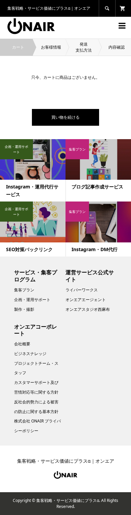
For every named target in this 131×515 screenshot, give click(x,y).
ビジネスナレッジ (30, 353)
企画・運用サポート (32, 299)
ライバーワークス (82, 290)
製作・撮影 (24, 309)
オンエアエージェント (86, 299)
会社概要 (22, 344)
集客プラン (24, 290)
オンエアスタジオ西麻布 (88, 309)
